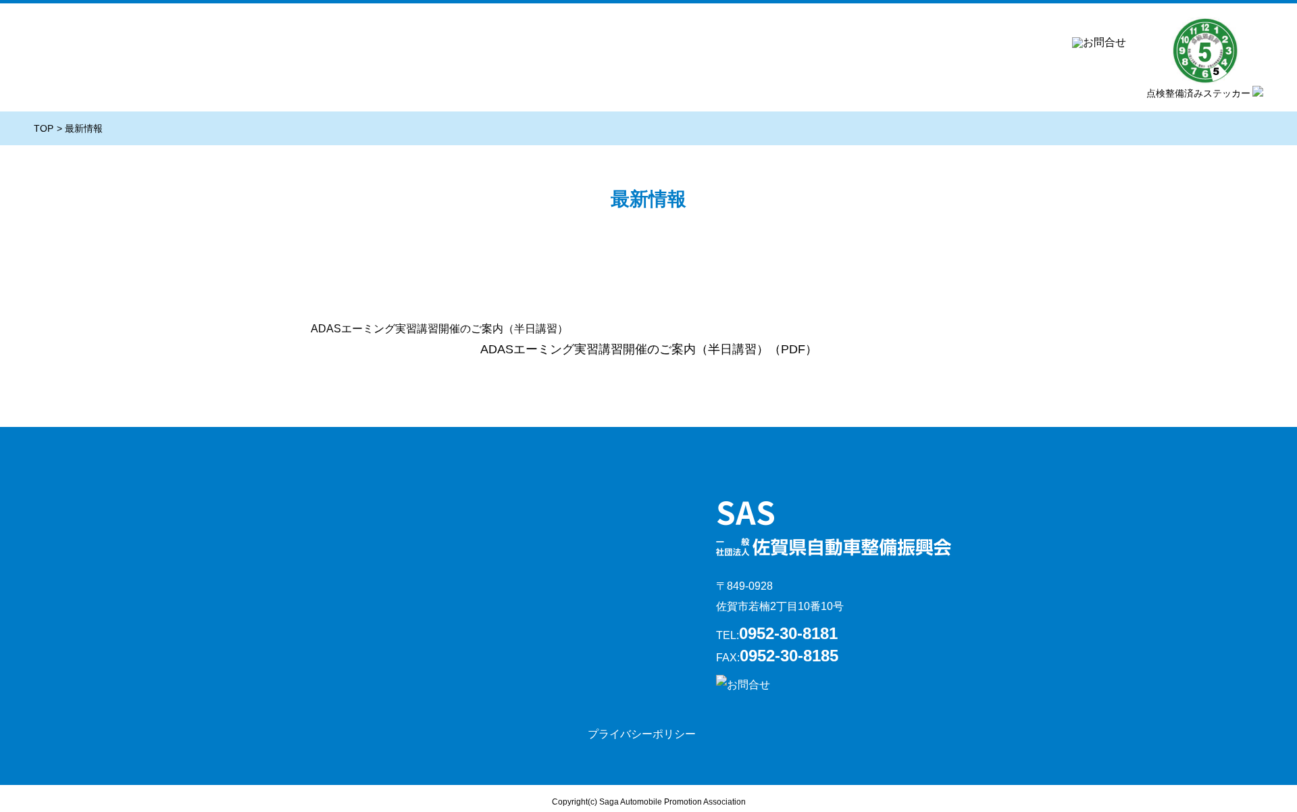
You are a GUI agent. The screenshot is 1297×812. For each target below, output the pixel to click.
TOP (43, 128)
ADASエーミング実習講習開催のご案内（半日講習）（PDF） (648, 349)
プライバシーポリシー (642, 734)
